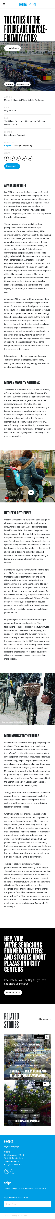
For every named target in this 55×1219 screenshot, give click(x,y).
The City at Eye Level (27, 5)
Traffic (9, 84)
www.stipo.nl (40, 1189)
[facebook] (12, 1171)
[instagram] (6, 1171)
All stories (14, 48)
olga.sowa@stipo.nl (12, 1146)
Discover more (13, 992)
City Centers (23, 84)
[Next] (31, 492)
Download (11, 166)
